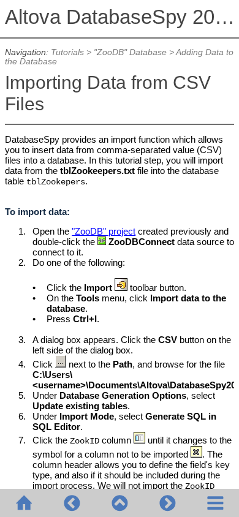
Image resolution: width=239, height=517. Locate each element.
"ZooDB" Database (130, 52)
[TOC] (215, 503)
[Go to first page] (24, 503)
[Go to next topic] (167, 503)
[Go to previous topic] (72, 503)
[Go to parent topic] (119, 503)
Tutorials (67, 52)
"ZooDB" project (103, 231)
